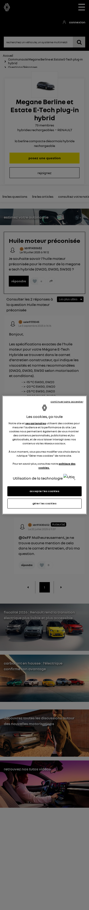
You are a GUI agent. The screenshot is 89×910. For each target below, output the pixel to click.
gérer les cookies (45, 503)
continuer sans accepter (67, 401)
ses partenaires (35, 423)
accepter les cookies (44, 491)
